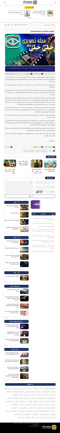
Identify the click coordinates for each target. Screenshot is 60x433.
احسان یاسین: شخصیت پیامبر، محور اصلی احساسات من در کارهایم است (43, 219)
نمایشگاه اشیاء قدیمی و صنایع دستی (12, 276)
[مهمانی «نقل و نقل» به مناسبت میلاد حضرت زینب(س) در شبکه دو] (36, 164)
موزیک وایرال (8, 391)
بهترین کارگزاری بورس (24, 408)
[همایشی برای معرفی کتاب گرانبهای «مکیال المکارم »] (24, 229)
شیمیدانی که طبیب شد (14, 213)
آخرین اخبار (43, 214)
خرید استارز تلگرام (22, 401)
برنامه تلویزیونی (44, 151)
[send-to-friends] (11, 25)
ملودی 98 (53, 414)
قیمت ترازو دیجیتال (51, 398)
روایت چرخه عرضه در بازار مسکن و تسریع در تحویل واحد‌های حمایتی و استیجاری (39, 12)
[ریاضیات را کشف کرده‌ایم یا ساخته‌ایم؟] (24, 250)
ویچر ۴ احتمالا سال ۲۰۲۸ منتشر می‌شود (13, 290)
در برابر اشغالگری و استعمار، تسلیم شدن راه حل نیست (43, 223)
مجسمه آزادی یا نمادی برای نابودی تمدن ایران (12, 206)
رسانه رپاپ (40, 395)
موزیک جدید (35, 388)
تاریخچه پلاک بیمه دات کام (12, 411)
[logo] (30, 2)
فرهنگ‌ (52, 25)
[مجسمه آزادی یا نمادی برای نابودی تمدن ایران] (24, 207)
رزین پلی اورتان (8, 388)
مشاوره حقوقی (40, 408)
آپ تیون (9, 398)
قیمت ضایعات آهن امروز (17, 395)
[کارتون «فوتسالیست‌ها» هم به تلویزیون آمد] (50, 164)
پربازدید (53, 214)
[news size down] (13, 74)
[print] (5, 25)
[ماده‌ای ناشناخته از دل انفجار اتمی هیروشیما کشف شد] (24, 242)
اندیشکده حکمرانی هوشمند (41, 398)
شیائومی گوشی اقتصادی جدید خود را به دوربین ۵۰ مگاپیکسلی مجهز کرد (12, 353)
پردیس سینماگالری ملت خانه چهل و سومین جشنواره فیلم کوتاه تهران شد (43, 236)
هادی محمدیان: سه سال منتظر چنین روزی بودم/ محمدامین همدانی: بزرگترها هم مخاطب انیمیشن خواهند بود (43, 246)
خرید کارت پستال (15, 404)
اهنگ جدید (39, 417)
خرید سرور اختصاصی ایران (45, 414)
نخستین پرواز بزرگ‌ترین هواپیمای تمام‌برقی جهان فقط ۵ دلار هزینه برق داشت (12, 305)
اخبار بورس (28, 417)
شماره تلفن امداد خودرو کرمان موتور (48, 391)
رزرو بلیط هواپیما (28, 414)
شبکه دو (37, 151)
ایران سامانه (32, 426)
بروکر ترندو (21, 398)
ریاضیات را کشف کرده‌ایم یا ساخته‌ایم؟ (12, 248)
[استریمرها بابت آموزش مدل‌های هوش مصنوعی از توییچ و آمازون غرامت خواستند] (24, 326)
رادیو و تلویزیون (47, 25)
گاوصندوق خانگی (21, 411)
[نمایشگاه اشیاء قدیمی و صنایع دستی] (24, 278)
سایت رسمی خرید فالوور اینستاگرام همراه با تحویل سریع (44, 411)
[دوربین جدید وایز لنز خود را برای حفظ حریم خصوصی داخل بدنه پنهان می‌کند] (24, 361)
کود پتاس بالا (45, 395)
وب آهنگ (41, 388)
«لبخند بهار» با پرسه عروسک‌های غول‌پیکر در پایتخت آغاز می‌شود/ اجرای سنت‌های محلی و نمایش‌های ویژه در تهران (23, 163)
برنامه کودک (26, 151)
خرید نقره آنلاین (26, 395)
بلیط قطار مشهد (35, 414)
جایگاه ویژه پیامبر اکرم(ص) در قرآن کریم (46, 226)
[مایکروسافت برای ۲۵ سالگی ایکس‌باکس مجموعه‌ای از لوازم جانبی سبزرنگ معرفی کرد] (24, 376)
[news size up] (7, 74)
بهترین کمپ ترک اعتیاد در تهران (25, 388)
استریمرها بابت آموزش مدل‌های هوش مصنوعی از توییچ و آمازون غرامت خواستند (12, 326)
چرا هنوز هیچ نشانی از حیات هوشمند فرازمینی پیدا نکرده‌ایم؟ (12, 263)
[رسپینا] (43, 204)
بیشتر (7, 233)
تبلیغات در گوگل (33, 408)
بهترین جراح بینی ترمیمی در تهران (49, 417)
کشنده (33, 398)
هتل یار (16, 401)
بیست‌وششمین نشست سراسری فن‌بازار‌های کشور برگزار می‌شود (13, 367)
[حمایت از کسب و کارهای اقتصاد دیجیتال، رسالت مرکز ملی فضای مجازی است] (24, 333)
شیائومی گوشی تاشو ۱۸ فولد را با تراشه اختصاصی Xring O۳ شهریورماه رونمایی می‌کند (12, 298)
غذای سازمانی (22, 404)
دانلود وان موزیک (21, 417)
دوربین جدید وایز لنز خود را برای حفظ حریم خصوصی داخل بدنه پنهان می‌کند (12, 360)
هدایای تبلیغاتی (42, 404)
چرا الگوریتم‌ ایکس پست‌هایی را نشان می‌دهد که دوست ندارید (12, 312)
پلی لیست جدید (27, 398)
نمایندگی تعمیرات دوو (9, 401)
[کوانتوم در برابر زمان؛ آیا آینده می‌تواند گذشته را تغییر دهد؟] (24, 257)
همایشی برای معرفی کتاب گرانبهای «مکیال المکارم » (12, 228)
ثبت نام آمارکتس (15, 408)
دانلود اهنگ (15, 398)
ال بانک (21, 414)
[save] (8, 25)
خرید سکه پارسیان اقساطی (38, 401)
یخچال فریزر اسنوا (29, 411)
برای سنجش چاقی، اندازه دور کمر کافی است (15, 13)
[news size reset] (10, 74)
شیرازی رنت (53, 404)
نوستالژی (32, 151)
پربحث (34, 214)
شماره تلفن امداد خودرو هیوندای (19, 391)
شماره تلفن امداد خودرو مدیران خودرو (33, 391)
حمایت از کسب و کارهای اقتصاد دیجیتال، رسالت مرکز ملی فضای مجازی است (13, 333)
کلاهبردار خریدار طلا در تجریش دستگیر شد (11, 220)
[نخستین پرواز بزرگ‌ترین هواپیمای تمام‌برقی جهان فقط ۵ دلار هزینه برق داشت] (24, 306)
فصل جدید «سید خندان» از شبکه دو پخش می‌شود (10, 171)
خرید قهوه (33, 417)
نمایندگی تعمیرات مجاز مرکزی (49, 388)
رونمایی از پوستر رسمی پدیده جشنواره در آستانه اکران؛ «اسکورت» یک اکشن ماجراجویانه (43, 241)
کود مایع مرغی (33, 395)
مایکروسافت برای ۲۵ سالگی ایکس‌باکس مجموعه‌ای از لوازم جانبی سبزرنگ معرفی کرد (12, 376)
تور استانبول (29, 404)
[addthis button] (31, 74)
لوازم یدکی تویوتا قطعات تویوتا (49, 408)
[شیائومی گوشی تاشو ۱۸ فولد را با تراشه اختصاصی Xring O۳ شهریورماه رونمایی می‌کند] (24, 298)
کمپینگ (47, 404)
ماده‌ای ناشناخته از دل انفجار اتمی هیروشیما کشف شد (12, 241)
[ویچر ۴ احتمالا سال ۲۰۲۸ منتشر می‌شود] (24, 291)
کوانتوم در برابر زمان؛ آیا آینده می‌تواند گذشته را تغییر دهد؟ (12, 256)
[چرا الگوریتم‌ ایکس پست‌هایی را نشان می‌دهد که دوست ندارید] (24, 313)
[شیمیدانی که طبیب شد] (24, 214)
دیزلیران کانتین (52, 395)
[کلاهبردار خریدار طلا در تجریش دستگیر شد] (24, 222)
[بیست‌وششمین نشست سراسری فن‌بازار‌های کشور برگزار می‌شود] (24, 369)
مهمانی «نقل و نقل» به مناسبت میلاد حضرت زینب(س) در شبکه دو (36, 171)
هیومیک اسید (15, 388)
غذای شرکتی (35, 404)
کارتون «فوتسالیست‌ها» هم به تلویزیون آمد (50, 170)
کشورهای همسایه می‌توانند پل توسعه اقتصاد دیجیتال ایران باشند (12, 340)
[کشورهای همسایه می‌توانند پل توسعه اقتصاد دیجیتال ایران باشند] (24, 341)
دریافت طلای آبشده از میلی (50, 401)
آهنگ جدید (30, 401)
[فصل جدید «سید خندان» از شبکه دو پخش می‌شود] (10, 164)
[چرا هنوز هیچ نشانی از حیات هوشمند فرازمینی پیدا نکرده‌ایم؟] (24, 264)
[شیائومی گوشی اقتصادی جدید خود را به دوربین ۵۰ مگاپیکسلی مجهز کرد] (24, 354)
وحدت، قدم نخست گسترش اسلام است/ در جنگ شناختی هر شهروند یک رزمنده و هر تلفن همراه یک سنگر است (43, 231)
